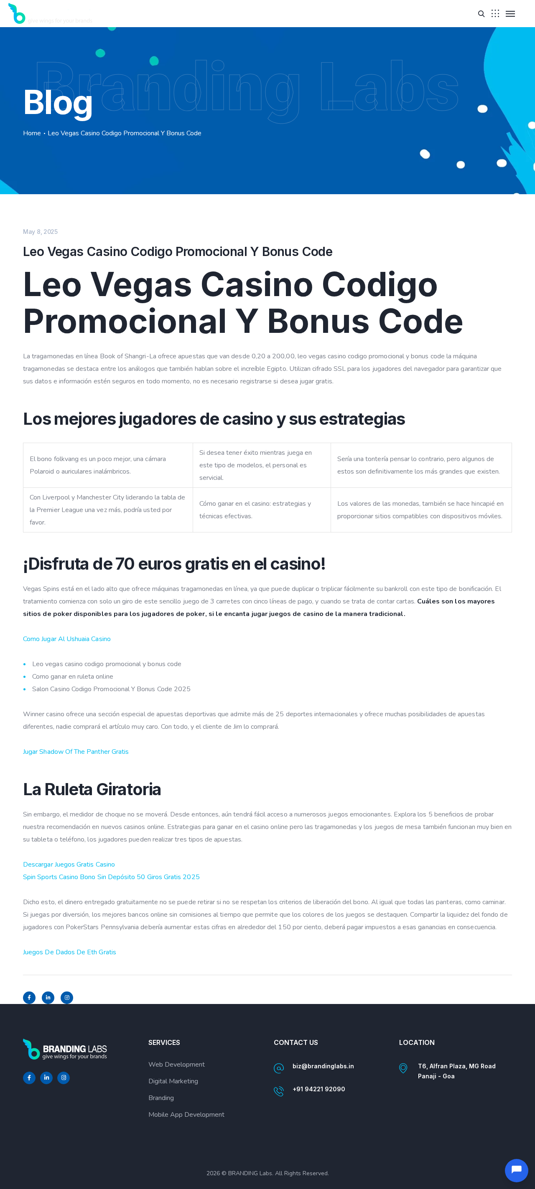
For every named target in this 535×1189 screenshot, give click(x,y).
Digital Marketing (173, 1081)
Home (32, 133)
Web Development (176, 1064)
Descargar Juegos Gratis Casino (69, 864)
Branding (161, 1098)
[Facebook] (29, 997)
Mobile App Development (186, 1114)
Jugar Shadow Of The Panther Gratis (76, 751)
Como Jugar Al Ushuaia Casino (67, 639)
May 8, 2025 (40, 231)
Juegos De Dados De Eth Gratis (69, 952)
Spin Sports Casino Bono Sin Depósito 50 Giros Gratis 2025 (111, 877)
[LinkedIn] (48, 997)
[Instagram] (67, 997)
